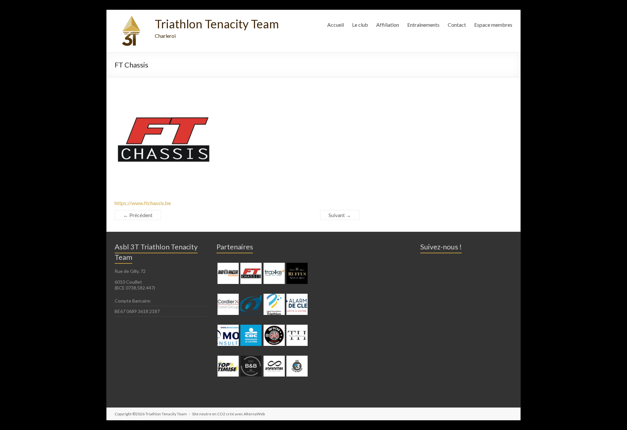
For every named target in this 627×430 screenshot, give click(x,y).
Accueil (335, 25)
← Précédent (138, 215)
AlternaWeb (254, 413)
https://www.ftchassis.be (143, 203)
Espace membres (493, 25)
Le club (360, 25)
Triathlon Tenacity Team (217, 24)
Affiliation (387, 25)
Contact (457, 25)
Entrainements (423, 25)
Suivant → (340, 215)
